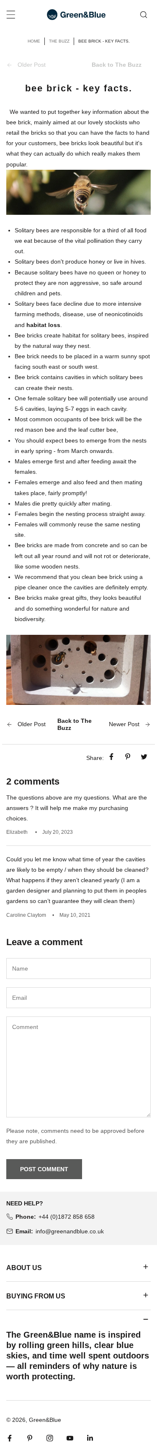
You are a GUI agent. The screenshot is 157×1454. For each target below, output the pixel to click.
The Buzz (59, 41)
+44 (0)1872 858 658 (67, 1216)
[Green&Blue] (76, 14)
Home (34, 41)
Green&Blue (45, 1419)
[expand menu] (11, 14)
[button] (78, 1267)
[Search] (143, 14)
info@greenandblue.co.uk (70, 1231)
